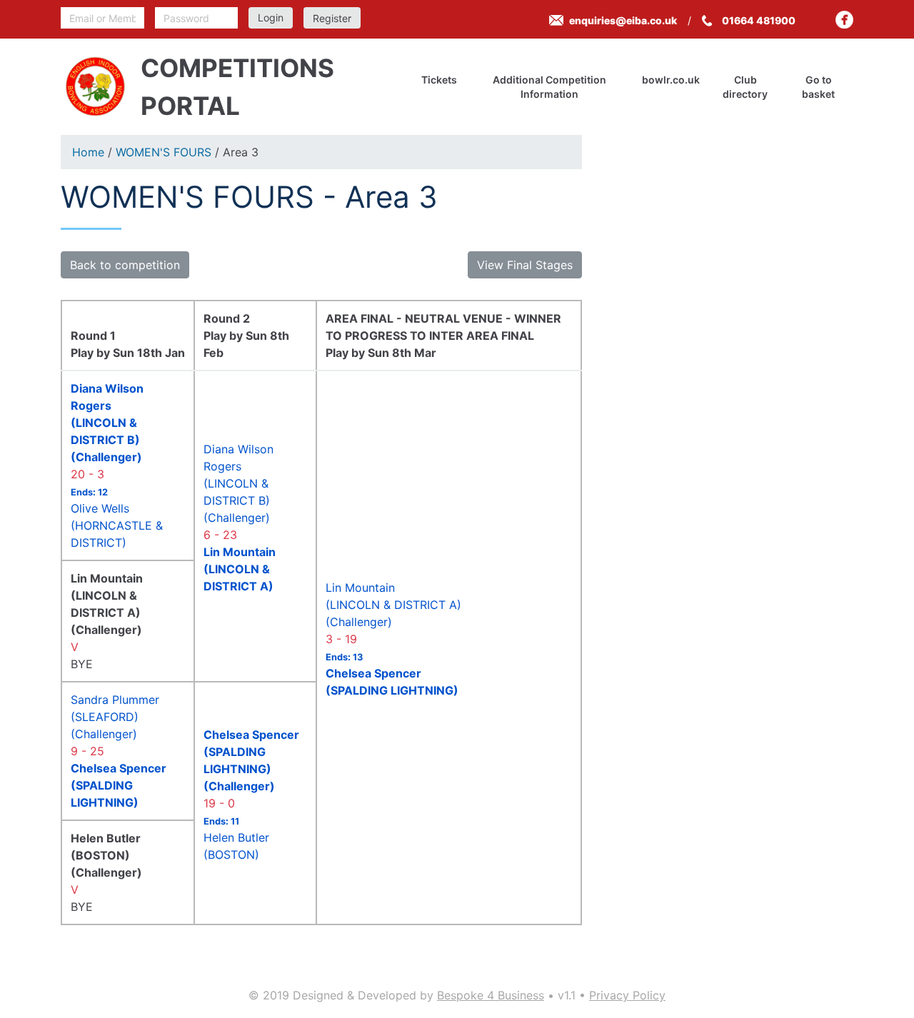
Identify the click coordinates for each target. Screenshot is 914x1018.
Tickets (439, 80)
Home (88, 152)
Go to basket (818, 86)
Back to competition (125, 265)
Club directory (745, 86)
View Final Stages (525, 265)
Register (332, 18)
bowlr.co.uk (671, 80)
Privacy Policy (627, 995)
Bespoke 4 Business (490, 995)
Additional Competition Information (549, 86)
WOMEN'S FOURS (163, 152)
